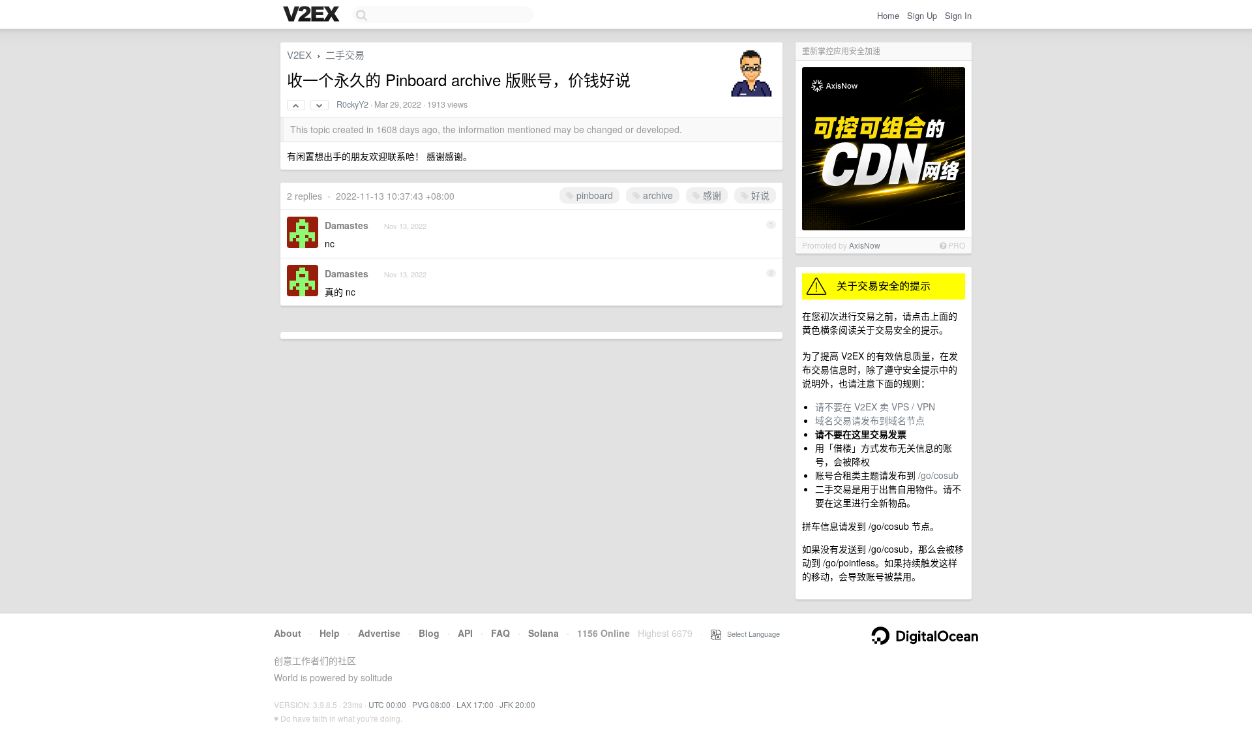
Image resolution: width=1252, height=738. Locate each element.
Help (330, 632)
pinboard (593, 195)
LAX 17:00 (475, 704)
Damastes (346, 225)
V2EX (299, 54)
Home (888, 15)
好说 (759, 195)
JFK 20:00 (517, 704)
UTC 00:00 (387, 704)
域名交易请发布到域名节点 (870, 420)
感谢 (710, 195)
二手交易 (345, 54)
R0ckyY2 (352, 104)
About (287, 632)
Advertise (379, 632)
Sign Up (922, 15)
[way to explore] (313, 15)
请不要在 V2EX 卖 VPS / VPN (875, 406)
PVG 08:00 (431, 704)
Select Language (750, 633)
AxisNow (864, 245)
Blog (429, 632)
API (465, 632)
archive (656, 195)
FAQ (500, 632)
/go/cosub (938, 475)
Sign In (958, 15)
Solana (543, 632)
